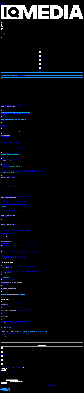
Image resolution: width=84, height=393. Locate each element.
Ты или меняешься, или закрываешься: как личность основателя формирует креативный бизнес (22, 252)
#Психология (3, 106)
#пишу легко (3, 206)
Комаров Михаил (4, 249)
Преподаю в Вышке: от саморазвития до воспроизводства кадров (15, 117)
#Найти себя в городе (5, 166)
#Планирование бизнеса (9, 258)
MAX (2, 367)
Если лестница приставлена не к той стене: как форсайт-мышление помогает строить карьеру (22, 276)
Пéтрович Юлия (4, 295)
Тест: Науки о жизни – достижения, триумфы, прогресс (13, 303)
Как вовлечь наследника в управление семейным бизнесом (14, 134)
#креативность (7, 253)
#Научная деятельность (17, 282)
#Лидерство (9, 160)
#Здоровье (3, 125)
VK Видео (20, 147)
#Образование (4, 267)
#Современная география (16, 131)
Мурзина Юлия (4, 137)
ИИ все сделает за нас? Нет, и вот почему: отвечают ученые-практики (16, 246)
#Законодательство (6, 327)
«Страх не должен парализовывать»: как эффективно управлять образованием (18, 266)
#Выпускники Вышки (5, 131)
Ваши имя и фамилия (5, 381)
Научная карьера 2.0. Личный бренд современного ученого (14, 292)
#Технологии (3, 154)
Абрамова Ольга (4, 155)
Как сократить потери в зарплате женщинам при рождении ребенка (16, 286)
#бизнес (2, 136)
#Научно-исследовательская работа (8, 288)
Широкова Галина (5, 243)
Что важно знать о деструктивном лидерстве (11, 159)
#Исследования (15, 331)
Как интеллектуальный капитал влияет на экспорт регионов (14, 333)
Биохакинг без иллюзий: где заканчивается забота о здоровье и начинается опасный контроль (22, 123)
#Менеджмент (4, 241)
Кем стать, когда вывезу (9, 186)
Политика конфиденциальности (24, 391)
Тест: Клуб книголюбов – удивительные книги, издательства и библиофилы (18, 196)
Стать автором (13, 371)
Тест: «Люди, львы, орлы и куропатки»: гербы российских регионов (16, 315)
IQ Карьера (7, 367)
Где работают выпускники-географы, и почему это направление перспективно (18, 129)
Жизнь (2, 3)
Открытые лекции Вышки (10, 142)
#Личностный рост (11, 106)
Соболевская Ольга (5, 114)
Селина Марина (5, 109)
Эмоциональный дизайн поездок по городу (10, 165)
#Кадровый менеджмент (6, 272)
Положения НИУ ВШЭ (50, 385)
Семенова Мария (4, 289)
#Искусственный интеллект (23, 113)
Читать (80, 109)
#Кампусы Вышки (12, 310)
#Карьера (12, 119)
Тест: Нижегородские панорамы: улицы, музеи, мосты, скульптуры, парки (17, 309)
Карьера (2, 1)
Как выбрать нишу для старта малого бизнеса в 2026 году (13, 257)
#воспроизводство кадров (20, 119)
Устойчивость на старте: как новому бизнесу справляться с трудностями (17, 240)
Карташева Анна (4, 283)
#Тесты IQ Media (4, 197)
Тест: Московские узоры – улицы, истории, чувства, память (14, 321)
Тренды (2, 4)
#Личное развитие (12, 197)
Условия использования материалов (9, 391)
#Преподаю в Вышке (5, 119)
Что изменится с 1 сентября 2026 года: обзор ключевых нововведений (16, 328)
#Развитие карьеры (12, 113)
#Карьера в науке (4, 113)
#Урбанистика (13, 166)
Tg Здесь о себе (28, 367)
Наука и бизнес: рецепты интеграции (9, 280)
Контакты (7, 371)
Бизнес (2, 2)
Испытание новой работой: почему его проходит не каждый (14, 105)
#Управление (16, 172)
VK (12, 367)
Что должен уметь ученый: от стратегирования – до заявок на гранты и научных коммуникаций (22, 111)
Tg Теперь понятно (18, 367)
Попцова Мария (4, 126)
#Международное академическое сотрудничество (33, 331)
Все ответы (42, 341)
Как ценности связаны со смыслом (9, 176)
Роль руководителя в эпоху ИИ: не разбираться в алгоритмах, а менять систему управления (21, 171)
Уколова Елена (4, 178)
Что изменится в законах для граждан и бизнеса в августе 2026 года (16, 337)
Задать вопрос (42, 345)
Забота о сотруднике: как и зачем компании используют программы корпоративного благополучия (23, 271)
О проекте (3, 371)
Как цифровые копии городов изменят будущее (11, 153)
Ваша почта (3, 380)
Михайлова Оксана (5, 167)
